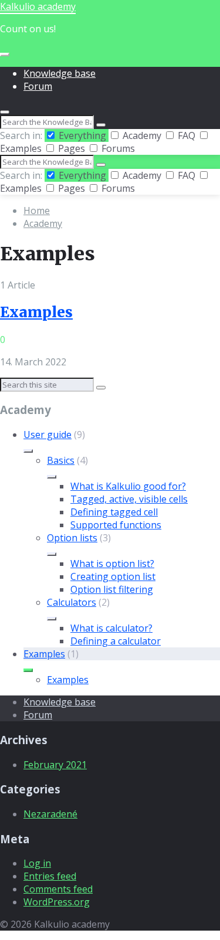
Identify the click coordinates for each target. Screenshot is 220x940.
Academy (142, 135)
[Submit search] (101, 125)
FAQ (186, 135)
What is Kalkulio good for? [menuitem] (128, 486)
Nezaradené (50, 813)
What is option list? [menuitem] (112, 563)
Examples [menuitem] (44, 653)
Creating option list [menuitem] (112, 576)
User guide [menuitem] (47, 434)
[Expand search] (4, 112)
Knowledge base (59, 701)
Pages (71, 148)
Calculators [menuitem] (71, 602)
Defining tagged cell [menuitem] (114, 511)
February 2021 (55, 764)
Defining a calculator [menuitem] (115, 640)
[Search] (101, 387)
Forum (37, 714)
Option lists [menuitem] (72, 537)
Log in (37, 863)
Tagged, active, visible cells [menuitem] (129, 499)
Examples (36, 312)
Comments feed (58, 889)
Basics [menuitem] (61, 460)
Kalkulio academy (38, 6)
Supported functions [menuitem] (115, 524)
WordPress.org (56, 901)
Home (36, 210)
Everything (82, 135)
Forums (117, 148)
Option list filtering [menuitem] (111, 589)
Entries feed (49, 876)
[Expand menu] (4, 54)
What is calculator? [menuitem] (111, 628)
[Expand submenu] (28, 451)
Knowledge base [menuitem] (59, 73)
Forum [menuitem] (37, 86)
